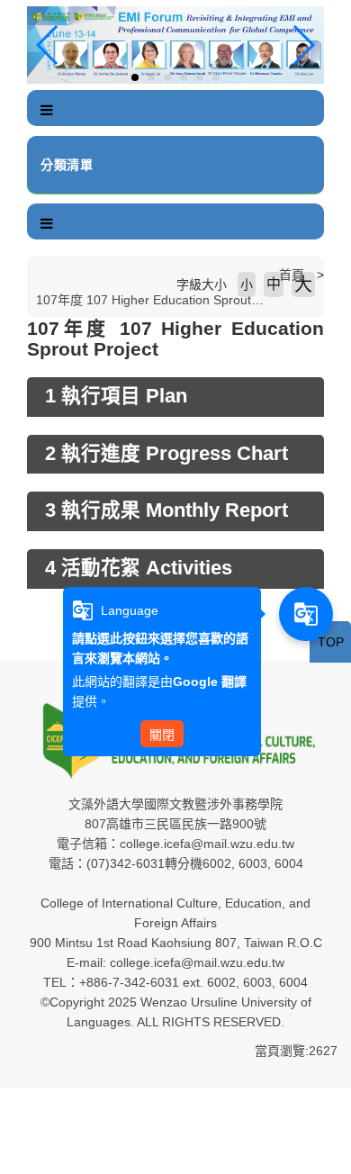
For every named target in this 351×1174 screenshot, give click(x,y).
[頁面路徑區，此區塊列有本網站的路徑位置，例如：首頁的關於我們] (31, 274)
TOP (331, 642)
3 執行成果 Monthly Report (166, 510)
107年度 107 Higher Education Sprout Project (165, 300)
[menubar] (46, 111)
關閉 (162, 734)
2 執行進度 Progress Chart (166, 454)
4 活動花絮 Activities (138, 568)
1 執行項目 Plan (116, 396)
